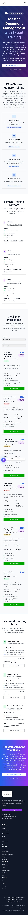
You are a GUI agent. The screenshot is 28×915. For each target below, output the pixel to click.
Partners (4, 886)
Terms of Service (15, 905)
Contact (4, 883)
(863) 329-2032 (8, 814)
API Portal (4, 872)
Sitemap (10, 907)
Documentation (6, 870)
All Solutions (5, 859)
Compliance (5, 857)
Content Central (6, 831)
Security (23, 905)
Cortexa (4, 828)
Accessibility (18, 907)
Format (3, 343)
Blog (3, 875)
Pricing (4, 844)
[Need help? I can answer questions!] (3, 460)
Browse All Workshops (15, 774)
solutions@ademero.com (10, 816)
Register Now (15, 388)
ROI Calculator (5, 864)
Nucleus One (5, 833)
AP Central (4, 839)
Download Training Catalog (15, 65)
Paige (3, 836)
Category (4, 336)
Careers (4, 888)
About (3, 880)
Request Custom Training (15, 69)
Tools (3, 867)
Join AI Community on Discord (13, 810)
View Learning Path (14, 665)
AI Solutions (5, 841)
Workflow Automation (7, 854)
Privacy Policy (6, 905)
